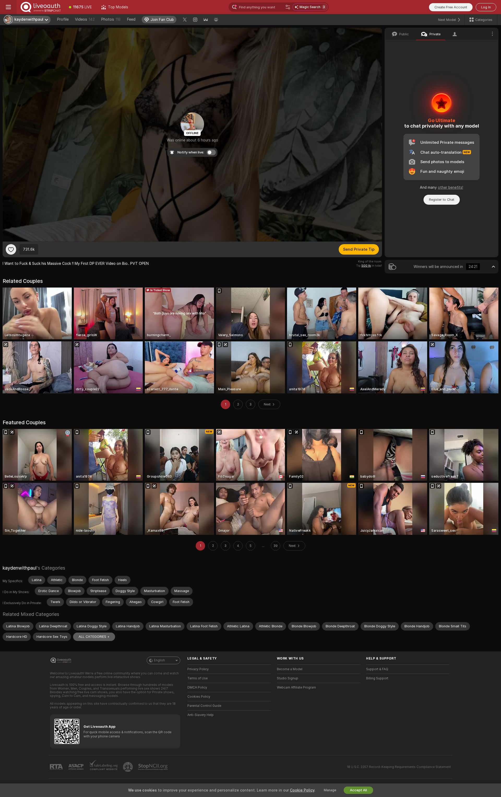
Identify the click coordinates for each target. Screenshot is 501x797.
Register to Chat (441, 200)
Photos (111, 19)
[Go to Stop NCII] (153, 767)
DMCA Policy (197, 687)
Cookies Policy (198, 696)
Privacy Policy (198, 669)
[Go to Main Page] (40, 7)
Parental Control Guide (204, 706)
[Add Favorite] (11, 249)
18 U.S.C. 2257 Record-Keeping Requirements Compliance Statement (399, 767)
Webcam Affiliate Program (296, 687)
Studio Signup (287, 678)
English (159, 660)
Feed (131, 19)
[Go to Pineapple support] (128, 767)
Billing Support (377, 678)
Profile (63, 19)
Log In (486, 7)
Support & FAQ (377, 669)
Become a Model (289, 669)
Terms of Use (197, 678)
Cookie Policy (302, 790)
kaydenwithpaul (20, 568)
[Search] (287, 7)
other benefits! (450, 187)
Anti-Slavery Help (200, 715)
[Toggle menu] (8, 7)
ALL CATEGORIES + (94, 637)
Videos (85, 19)
